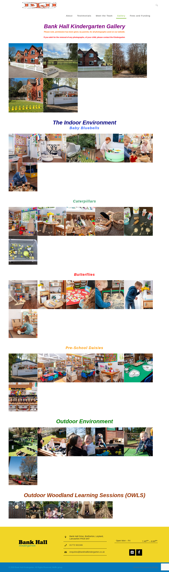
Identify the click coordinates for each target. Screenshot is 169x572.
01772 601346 (76, 545)
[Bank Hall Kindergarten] (39, 5)
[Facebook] (139, 552)
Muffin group (57, 567)
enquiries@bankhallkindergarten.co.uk (87, 552)
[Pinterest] (132, 552)
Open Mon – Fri (123, 541)
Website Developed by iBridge (145, 567)
